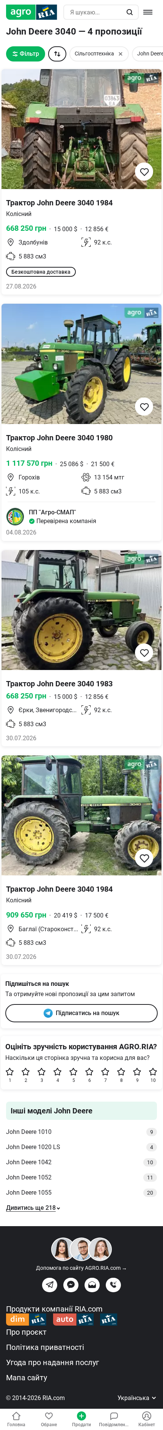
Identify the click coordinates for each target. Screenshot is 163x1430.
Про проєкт (26, 1332)
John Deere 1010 (79, 1131)
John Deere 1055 (79, 1192)
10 (153, 1080)
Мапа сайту (26, 1377)
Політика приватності (45, 1347)
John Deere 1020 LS (79, 1147)
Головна (16, 1424)
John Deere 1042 (79, 1162)
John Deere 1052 (79, 1177)
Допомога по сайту (81, 1268)
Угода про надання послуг (52, 1362)
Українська (134, 1398)
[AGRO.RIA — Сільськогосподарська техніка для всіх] (34, 12)
